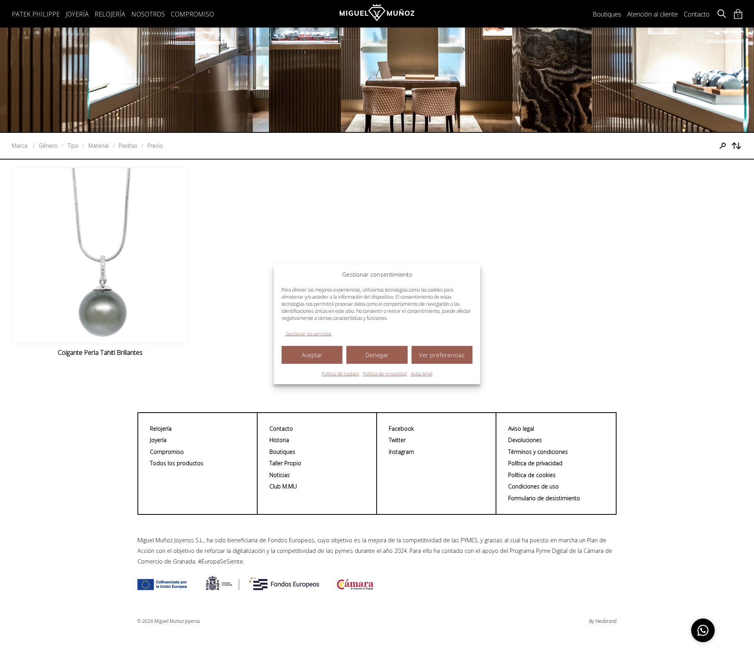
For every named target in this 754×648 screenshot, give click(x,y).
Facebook (401, 428)
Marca (20, 145)
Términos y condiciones (538, 451)
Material (98, 145)
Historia (279, 440)
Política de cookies (340, 373)
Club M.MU (283, 486)
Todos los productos (176, 463)
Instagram (401, 451)
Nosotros (148, 14)
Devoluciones (525, 440)
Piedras (128, 145)
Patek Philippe (36, 14)
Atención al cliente (652, 14)
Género (48, 145)
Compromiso (192, 14)
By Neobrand (603, 621)
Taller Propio (285, 463)
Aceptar (312, 355)
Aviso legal (421, 373)
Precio (155, 145)
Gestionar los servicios (308, 333)
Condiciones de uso (533, 486)
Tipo (73, 145)
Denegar (377, 355)
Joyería (77, 14)
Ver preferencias (442, 355)
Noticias (279, 475)
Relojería (110, 14)
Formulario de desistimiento (544, 498)
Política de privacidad (385, 373)
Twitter (397, 440)
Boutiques (607, 14)
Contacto (697, 14)
